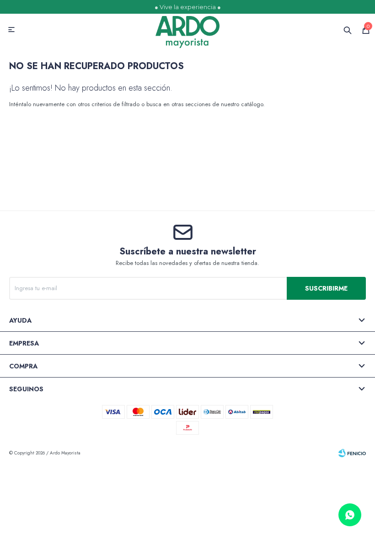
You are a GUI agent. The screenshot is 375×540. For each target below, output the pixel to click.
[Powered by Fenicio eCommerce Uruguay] (352, 453)
